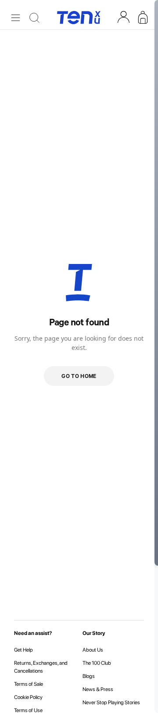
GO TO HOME (79, 375)
